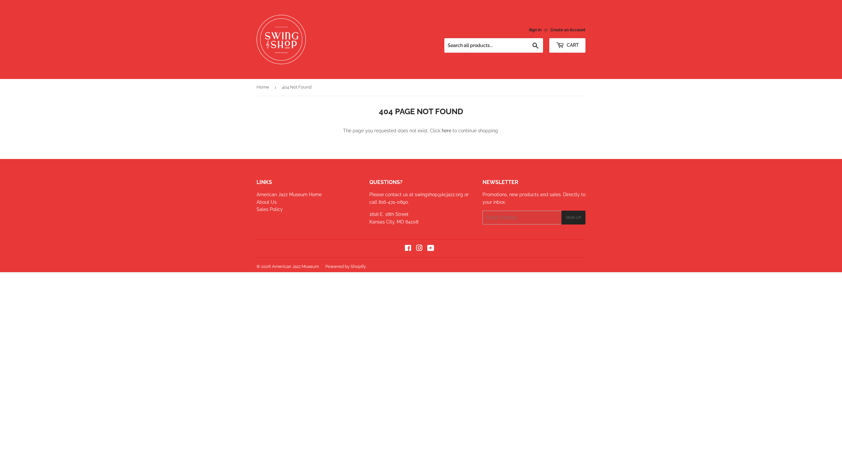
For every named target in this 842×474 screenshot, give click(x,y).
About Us (267, 202)
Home (263, 87)
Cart (572, 45)
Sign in (535, 30)
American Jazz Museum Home (289, 194)
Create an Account (567, 30)
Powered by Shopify (345, 266)
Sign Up (573, 217)
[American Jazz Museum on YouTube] (430, 248)
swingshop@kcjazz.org (439, 194)
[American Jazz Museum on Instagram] (419, 248)
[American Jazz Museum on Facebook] (408, 248)
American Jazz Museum (295, 266)
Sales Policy (270, 209)
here (446, 130)
